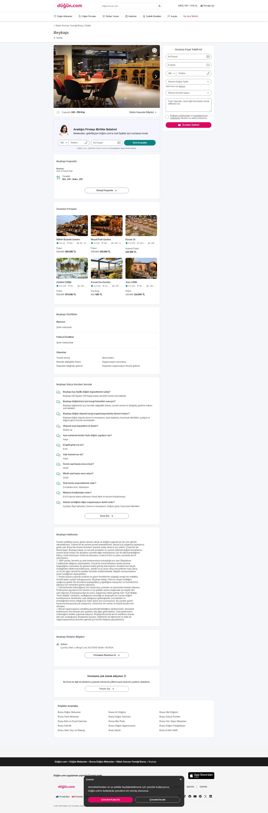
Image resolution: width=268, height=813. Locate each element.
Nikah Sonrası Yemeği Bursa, (70, 25)
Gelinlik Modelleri (153, 16)
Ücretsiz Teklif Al (190, 125)
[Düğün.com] (69, 6)
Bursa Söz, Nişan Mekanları (172, 721)
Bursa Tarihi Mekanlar (68, 716)
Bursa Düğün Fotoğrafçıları (172, 726)
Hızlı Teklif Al (192, 16)
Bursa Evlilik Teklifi (168, 730)
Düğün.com (61, 762)
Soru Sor (104, 516)
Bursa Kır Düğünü (117, 712)
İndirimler (132, 16)
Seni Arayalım (140, 142)
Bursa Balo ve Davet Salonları (72, 721)
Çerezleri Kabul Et (110, 799)
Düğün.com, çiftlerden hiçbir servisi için (106, 148)
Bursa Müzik (115, 730)
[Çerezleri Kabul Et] (180, 779)
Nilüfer (88, 25)
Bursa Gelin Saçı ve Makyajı (71, 730)
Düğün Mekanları (64, 16)
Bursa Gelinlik (64, 726)
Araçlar (174, 16)
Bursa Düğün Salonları (120, 716)
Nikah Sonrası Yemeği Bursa (131, 762)
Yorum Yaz (104, 689)
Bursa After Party (117, 721)
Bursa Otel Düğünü (168, 712)
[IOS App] (201, 775)
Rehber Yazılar (112, 16)
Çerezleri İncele (157, 799)
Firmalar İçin (209, 5)
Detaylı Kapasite (104, 190)
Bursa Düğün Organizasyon (122, 726)
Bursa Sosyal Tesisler (169, 716)
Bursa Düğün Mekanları (69, 712)
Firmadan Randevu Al (105, 655)
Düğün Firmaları (89, 16)
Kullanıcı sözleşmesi (180, 115)
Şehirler (190, 787)
